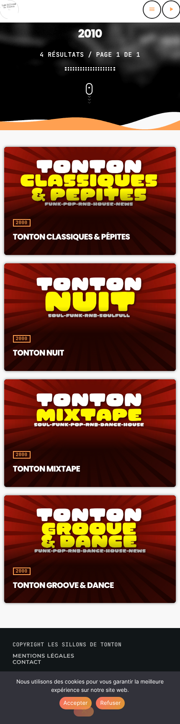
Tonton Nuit (38, 352)
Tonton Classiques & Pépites (71, 236)
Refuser (110, 703)
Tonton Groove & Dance (63, 585)
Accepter (76, 703)
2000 (22, 223)
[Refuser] (84, 711)
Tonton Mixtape (46, 468)
